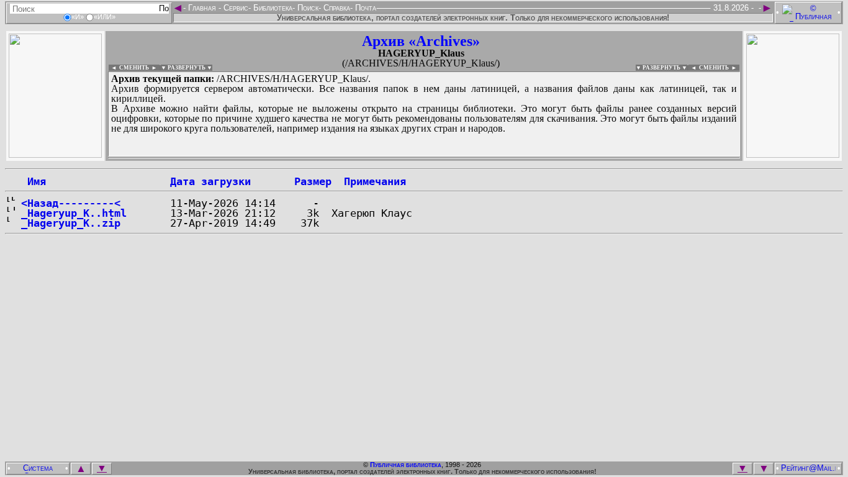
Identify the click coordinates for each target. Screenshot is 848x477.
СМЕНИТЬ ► (719, 68)
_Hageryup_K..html (74, 213)
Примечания (375, 181)
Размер (313, 181)
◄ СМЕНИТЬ (129, 68)
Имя (33, 181)
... (409, 157)
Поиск (306, 8)
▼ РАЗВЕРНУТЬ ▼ (186, 68)
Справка (335, 8)
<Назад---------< (70, 203)
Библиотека (271, 8)
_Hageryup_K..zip (70, 223)
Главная (202, 8)
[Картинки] (792, 154)
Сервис (234, 8)
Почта (364, 8)
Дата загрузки (210, 181)
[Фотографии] (55, 154)
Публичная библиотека (405, 464)
